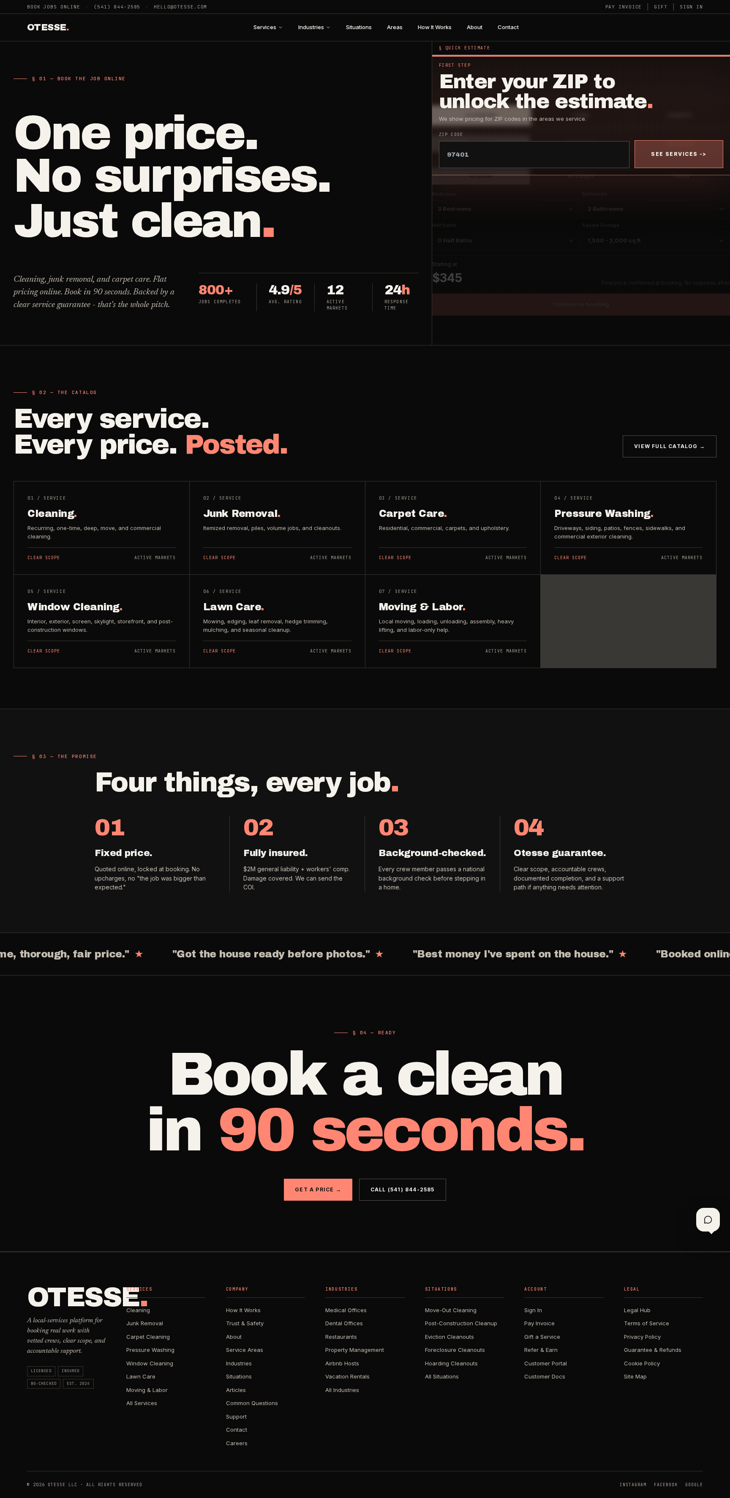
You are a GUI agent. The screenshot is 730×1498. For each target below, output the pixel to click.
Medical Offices (346, 1310)
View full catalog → (669, 446)
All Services (141, 1403)
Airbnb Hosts (342, 1363)
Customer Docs (544, 1376)
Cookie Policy (642, 1363)
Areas (395, 27)
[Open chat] (708, 1220)
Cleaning (138, 1310)
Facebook (666, 1484)
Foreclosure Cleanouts (455, 1349)
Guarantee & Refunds (652, 1349)
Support (236, 1416)
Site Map (635, 1376)
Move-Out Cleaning (451, 1310)
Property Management (354, 1349)
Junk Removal (144, 1323)
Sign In (691, 7)
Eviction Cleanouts (449, 1336)
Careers (237, 1443)
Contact (508, 27)
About (474, 27)
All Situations (442, 1376)
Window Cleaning (149, 1363)
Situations (359, 27)
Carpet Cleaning (148, 1336)
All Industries (342, 1390)
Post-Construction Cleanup (461, 1323)
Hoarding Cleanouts (451, 1363)
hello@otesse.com (180, 7)
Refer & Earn (541, 1349)
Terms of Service (646, 1323)
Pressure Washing (150, 1349)
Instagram (633, 1484)
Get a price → (318, 1189)
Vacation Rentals (347, 1376)
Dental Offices (344, 1323)
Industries (311, 27)
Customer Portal (545, 1363)
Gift (660, 7)
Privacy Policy (642, 1336)
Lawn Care (140, 1376)
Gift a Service (542, 1336)
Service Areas (244, 1349)
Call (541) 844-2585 (402, 1189)
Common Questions (252, 1403)
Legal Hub (637, 1310)
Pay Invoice (623, 7)
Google (694, 1484)
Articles (236, 1390)
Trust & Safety (245, 1323)
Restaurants (341, 1336)
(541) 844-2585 (117, 7)
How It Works (435, 27)
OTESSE (48, 27)
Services (264, 27)
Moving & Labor (147, 1390)
